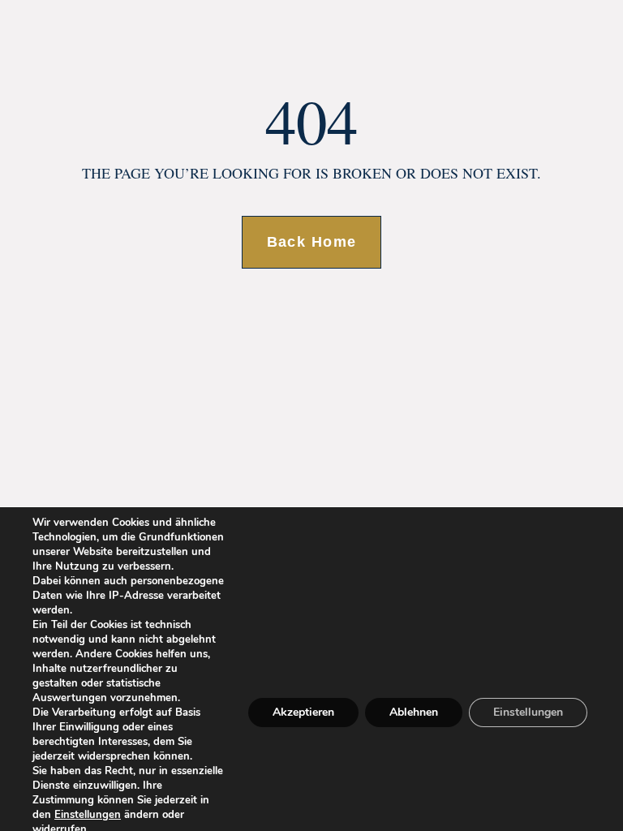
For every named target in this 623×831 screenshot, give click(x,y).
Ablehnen (413, 712)
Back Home (312, 242)
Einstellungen (87, 814)
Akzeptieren (303, 712)
